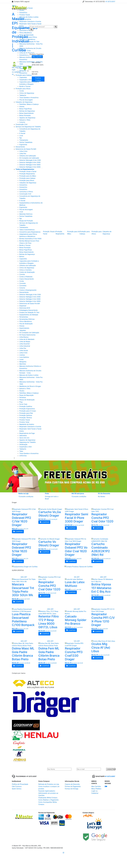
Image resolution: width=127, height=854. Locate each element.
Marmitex (22, 364)
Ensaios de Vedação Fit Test (29, 312)
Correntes (22, 286)
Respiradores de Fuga (27, 433)
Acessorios (23, 187)
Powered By (103, 846)
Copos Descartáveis (26, 279)
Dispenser (22, 306)
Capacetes (23, 259)
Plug (20, 402)
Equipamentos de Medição (28, 315)
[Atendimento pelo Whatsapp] (63, 852)
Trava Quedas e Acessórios (28, 97)
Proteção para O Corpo (27, 411)
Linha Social (23, 350)
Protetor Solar (24, 422)
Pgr (20, 138)
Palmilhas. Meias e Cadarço (29, 104)
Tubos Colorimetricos (26, 230)
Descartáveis (20, 147)
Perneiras (22, 397)
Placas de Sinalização (27, 400)
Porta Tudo (23, 404)
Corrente (22, 283)
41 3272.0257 (110, 1)
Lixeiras (22, 355)
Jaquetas (22, 330)
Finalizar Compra (38, 79)
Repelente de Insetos (26, 424)
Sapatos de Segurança (27, 118)
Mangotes (22, 362)
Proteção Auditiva (25, 406)
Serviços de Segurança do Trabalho (28, 127)
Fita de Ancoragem (26, 100)
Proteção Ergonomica (27, 409)
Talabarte (22, 95)
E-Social (22, 133)
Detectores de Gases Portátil (26, 149)
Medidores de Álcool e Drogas (30, 386)
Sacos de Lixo (24, 438)
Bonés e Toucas (24, 86)
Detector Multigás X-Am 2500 (29, 162)
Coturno (22, 122)
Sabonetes (23, 435)
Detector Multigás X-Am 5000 (29, 167)
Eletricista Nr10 (24, 308)
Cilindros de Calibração (27, 156)
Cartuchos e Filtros (26, 192)
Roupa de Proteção (26, 221)
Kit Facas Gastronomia (27, 335)
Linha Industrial (24, 346)
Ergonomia (23, 144)
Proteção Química (25, 415)
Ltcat (21, 135)
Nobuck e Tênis (24, 120)
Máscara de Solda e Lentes (28, 375)
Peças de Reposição (26, 395)
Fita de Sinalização (26, 324)
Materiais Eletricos (25, 214)
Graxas (21, 106)
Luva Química (24, 357)
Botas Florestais (25, 115)
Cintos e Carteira (25, 270)
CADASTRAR (111, 769)
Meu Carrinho (37, 57)
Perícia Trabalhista (25, 142)
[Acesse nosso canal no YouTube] (106, 786)
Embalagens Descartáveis (28, 310)
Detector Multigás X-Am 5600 (29, 165)
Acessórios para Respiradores (29, 232)
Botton (21, 256)
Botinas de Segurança (27, 111)
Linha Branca (23, 337)
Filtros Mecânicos (25, 321)
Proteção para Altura (23, 89)
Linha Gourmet (24, 344)
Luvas (21, 359)
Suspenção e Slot (25, 447)
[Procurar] (55, 26)
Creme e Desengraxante (27, 290)
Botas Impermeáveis (26, 113)
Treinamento (23, 140)
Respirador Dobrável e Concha (30, 426)
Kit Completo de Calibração (29, 158)
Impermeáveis (24, 328)
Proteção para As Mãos (27, 176)
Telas (21, 451)
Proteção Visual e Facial (27, 171)
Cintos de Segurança (26, 93)
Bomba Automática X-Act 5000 (30, 239)
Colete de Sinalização (27, 272)
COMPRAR (19, 531)
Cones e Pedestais (25, 277)
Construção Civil (21, 124)
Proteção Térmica (25, 418)
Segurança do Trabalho (27, 442)
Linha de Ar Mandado (26, 339)
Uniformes (23, 456)
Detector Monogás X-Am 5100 (30, 160)
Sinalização (23, 444)
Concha (22, 274)
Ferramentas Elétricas (26, 319)
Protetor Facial (24, 420)
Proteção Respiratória (27, 174)
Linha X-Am (23, 151)
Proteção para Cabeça (27, 178)
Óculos (21, 391)
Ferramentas (23, 317)
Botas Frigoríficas (25, 109)
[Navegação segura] (95, 836)
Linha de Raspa (24, 341)
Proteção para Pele (26, 413)
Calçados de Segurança (24, 102)
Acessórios (23, 185)
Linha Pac (22, 153)
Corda (21, 91)
